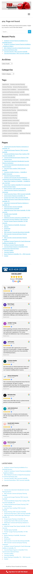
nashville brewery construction (10, 120)
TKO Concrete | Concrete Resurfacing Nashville (17, 232)
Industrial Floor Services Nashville (13, 206)
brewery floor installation (9, 89)
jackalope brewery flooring (9, 118)
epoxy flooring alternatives (19, 102)
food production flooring (9, 110)
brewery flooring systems (20, 87)
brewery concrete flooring (17, 84)
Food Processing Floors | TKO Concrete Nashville (17, 194)
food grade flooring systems (10, 107)
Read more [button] (6, 317)
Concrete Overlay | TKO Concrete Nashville (15, 51)
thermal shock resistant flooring (20, 125)
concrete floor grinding (8, 97)
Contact (6, 255)
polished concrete (24, 123)
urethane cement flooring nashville (12, 130)
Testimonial (7, 228)
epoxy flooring (6, 102)
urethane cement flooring (17, 128)
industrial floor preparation (9, 115)
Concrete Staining (9, 252)
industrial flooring (22, 110)
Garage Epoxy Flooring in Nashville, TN (14, 195)
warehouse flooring (25, 133)
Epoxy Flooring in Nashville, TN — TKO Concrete (17, 254)
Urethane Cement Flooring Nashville (14, 245)
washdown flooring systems (10, 136)
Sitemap (6, 226)
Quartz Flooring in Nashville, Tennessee (15, 225)
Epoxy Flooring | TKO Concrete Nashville (15, 188)
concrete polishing (25, 99)
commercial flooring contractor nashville (13, 92)
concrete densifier (24, 94)
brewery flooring (7, 87)
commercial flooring (23, 89)
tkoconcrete (5, 128)
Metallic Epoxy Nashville (10, 214)
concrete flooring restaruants (10, 99)
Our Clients (7, 215)
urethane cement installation (10, 133)
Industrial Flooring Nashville (11, 208)
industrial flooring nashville (9, 112)
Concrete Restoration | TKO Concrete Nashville (16, 53)
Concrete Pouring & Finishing (12, 175)
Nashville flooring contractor (10, 123)
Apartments (5, 84)
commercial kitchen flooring (10, 94)
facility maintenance (7, 105)
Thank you (7, 230)
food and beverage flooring (22, 105)
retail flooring (6, 125)
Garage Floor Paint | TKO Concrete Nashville (16, 197)
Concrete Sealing (8, 250)
